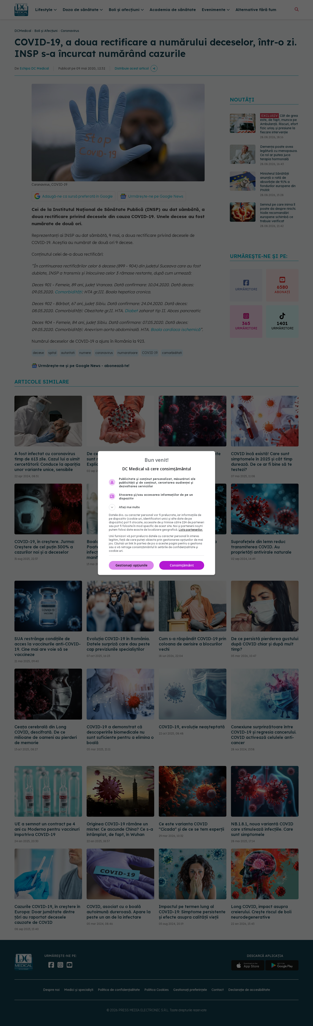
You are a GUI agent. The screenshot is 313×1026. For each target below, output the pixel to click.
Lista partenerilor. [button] (191, 529)
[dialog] (156, 513)
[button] (156, 507)
